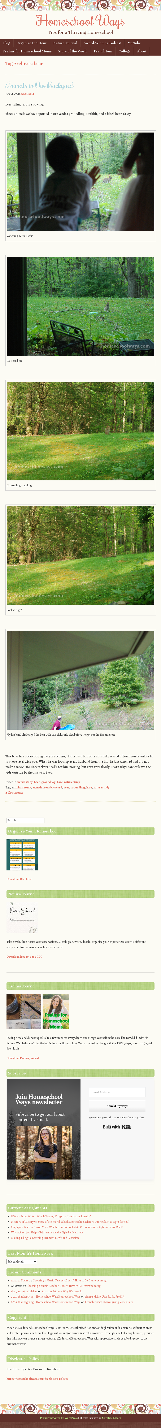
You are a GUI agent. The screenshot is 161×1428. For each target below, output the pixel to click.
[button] (44, 1156)
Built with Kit (117, 1127)
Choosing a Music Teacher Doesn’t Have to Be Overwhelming (70, 1280)
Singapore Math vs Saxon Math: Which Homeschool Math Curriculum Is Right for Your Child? (67, 1227)
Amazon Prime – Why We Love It (62, 1291)
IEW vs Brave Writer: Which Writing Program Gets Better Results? (51, 1216)
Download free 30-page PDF (24, 957)
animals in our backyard (47, 787)
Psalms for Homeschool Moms (27, 51)
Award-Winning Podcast (102, 43)
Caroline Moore (111, 1417)
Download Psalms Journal (22, 1058)
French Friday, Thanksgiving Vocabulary (109, 1302)
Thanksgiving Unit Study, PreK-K (104, 1297)
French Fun (103, 51)
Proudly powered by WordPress (59, 1417)
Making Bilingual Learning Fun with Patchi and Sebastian (45, 1238)
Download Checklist (19, 879)
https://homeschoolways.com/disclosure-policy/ (37, 1379)
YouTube (134, 43)
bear (37, 782)
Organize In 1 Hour (32, 43)
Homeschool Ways (80, 20)
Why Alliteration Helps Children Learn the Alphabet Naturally (47, 1232)
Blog (6, 43)
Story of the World (72, 51)
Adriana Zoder (19, 1280)
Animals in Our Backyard (39, 85)
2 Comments (14, 792)
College (125, 51)
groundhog (48, 782)
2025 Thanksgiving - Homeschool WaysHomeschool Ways (45, 1297)
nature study (72, 782)
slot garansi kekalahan (24, 1291)
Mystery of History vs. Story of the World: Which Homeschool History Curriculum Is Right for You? (70, 1222)
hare (60, 782)
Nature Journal (65, 43)
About (141, 51)
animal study (25, 782)
